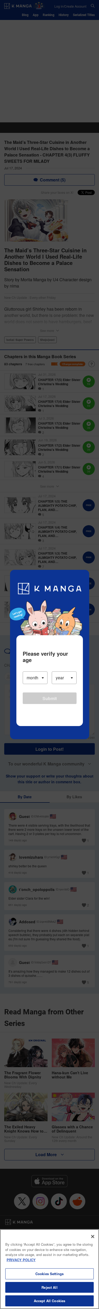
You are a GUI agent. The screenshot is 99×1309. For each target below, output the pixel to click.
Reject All (49, 1287)
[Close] (92, 1236)
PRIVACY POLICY (21, 1259)
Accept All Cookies (49, 1300)
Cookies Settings (49, 1273)
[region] (49, 1269)
